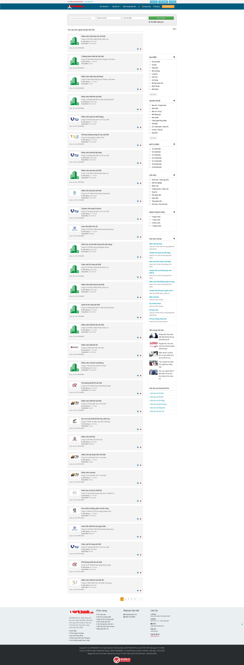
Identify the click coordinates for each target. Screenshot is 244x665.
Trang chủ (89, 1)
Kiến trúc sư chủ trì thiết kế (91, 490)
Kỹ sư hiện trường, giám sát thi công (95, 508)
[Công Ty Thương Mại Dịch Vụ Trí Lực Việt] (74, 119)
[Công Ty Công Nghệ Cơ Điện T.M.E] (74, 137)
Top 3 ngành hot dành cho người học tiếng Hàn (166, 364)
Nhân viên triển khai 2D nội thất (93, 36)
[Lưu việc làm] (138, 49)
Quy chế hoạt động (76, 635)
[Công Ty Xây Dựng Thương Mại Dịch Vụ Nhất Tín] (74, 492)
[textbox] (82, 18)
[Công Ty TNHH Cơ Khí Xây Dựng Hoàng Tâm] (74, 510)
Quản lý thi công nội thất (90, 304)
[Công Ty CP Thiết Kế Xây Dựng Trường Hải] (74, 193)
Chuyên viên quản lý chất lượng (159, 253)
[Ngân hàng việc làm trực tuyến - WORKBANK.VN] (76, 6)
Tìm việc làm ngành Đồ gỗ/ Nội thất (81, 30)
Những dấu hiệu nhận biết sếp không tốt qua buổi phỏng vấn (166, 336)
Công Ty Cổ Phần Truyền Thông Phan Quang (94, 651)
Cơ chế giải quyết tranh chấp (80, 640)
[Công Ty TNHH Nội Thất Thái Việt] (74, 347)
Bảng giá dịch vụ (103, 629)
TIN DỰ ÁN (154, 1)
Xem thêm (153, 94)
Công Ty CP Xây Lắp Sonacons (158, 321)
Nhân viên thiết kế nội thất (91, 96)
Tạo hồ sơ (115, 6)
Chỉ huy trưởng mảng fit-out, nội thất (95, 134)
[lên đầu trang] (242, 627)
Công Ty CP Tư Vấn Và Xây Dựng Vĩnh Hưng (160, 257)
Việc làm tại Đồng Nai (157, 408)
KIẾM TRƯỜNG (163, 1)
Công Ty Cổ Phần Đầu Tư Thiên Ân (159, 293)
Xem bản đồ (154, 631)
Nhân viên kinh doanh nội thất (92, 284)
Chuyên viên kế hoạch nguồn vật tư (161, 290)
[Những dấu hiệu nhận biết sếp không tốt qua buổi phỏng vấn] (153, 335)
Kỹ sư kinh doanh (155, 303)
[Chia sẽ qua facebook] (242, 624)
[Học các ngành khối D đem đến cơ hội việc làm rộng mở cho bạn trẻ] (153, 372)
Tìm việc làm (104, 6)
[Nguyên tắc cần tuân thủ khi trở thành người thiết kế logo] (153, 345)
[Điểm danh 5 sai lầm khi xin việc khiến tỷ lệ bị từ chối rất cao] (153, 354)
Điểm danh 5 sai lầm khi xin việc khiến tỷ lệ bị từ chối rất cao (166, 355)
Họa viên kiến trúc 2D (89, 226)
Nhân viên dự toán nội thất (91, 170)
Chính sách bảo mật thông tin (80, 638)
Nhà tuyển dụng (167, 6)
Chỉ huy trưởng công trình (158, 319)
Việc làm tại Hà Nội (156, 397)
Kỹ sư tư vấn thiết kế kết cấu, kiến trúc (95, 419)
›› (141, 599)
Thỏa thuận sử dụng (77, 633)
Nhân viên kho (154, 297)
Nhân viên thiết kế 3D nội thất (92, 325)
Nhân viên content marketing (92, 363)
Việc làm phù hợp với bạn (105, 626)
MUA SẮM (172, 1)
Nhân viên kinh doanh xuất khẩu (160, 261)
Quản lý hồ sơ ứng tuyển (105, 619)
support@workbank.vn (157, 626)
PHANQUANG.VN (131, 614)
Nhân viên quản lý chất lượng (92, 117)
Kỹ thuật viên (153, 310)
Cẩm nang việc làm (129, 6)
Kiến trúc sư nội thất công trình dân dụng (96, 244)
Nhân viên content (88, 472)
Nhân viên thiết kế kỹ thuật (91, 152)
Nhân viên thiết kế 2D (89, 345)
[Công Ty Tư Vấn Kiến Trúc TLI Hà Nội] (74, 403)
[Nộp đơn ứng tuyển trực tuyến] (140, 49)
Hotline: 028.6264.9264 (76, 1)
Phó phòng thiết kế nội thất (91, 383)
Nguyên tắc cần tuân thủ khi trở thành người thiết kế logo (166, 346)
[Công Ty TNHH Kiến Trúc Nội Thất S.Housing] (74, 582)
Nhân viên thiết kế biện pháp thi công (161, 282)
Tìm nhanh (162, 18)
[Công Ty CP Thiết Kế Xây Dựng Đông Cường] (74, 385)
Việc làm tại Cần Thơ (157, 411)
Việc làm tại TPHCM (157, 393)
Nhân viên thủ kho (88, 436)
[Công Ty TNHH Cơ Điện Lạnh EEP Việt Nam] (74, 421)
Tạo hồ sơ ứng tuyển (104, 617)
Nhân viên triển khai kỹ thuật (92, 76)
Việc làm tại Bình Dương (158, 404)
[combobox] (109, 18)
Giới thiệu (73, 631)
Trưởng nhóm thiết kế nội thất (92, 56)
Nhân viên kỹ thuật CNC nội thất (93, 454)
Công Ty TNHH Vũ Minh (156, 300)
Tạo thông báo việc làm (105, 624)
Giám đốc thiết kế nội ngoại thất (93, 526)
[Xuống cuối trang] (242, 631)
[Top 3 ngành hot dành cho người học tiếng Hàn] (153, 363)
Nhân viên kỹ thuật (155, 244)
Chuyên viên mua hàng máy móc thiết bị (160, 271)
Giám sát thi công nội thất (91, 264)
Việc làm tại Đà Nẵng (157, 400)
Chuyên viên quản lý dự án (91, 208)
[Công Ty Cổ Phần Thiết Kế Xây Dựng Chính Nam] (74, 228)
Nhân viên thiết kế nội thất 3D (92, 580)
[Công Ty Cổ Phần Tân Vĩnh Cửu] (74, 439)
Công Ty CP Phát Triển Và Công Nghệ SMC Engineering (161, 248)
